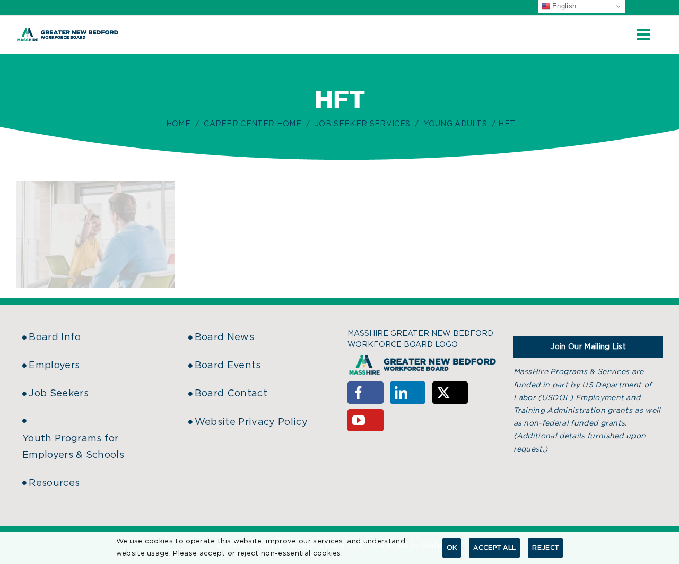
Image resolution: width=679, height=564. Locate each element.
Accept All (494, 547)
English (563, 6)
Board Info (55, 337)
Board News (224, 337)
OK (452, 547)
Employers (54, 365)
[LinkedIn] (408, 392)
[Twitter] (450, 392)
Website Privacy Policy (251, 422)
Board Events (228, 365)
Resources (54, 483)
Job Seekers (59, 393)
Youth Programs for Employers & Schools (73, 447)
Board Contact (231, 393)
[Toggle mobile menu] (644, 34)
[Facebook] (365, 392)
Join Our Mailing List (588, 347)
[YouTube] (365, 420)
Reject (545, 547)
